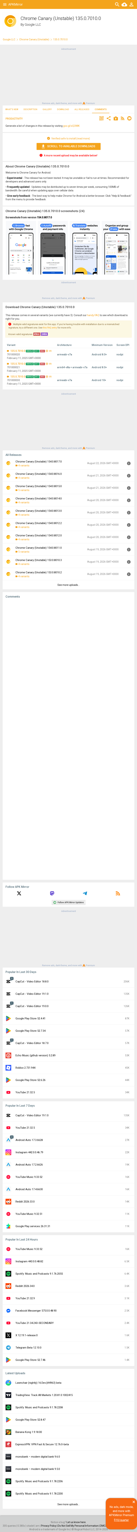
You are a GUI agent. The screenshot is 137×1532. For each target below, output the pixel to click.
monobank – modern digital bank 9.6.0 (38, 1456)
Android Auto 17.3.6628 (29, 1140)
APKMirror (15, 4)
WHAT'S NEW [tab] (11, 109)
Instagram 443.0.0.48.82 (29, 1261)
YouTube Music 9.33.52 (29, 1177)
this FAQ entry (50, 327)
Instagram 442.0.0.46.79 (29, 1152)
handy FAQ (93, 315)
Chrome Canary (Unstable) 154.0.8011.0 (39, 547)
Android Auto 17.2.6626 (29, 1164)
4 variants (23, 465)
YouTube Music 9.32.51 (29, 1214)
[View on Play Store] (116, 118)
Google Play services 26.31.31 (33, 1226)
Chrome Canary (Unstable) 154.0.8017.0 (39, 461)
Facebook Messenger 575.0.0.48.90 (36, 1310)
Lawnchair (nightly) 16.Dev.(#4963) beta (38, 1382)
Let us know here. (76, 1522)
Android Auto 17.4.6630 (29, 1189)
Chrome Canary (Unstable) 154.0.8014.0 (39, 498)
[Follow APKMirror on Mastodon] (52, 894)
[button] (101, 118)
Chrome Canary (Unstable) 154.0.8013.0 (39, 510)
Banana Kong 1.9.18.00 (29, 1432)
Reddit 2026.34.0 (25, 1286)
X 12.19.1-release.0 (27, 1335)
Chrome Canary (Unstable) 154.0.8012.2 (39, 523)
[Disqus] (68, 739)
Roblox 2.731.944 (25, 1067)
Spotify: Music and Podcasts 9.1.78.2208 (39, 1407)
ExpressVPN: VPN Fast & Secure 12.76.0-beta (42, 1444)
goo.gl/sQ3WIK (71, 125)
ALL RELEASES (81, 109)
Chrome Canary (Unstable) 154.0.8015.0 (39, 486)
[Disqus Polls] (68, 646)
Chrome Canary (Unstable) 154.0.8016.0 (39, 474)
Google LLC (33, 24)
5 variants (23, 490)
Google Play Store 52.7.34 (30, 1030)
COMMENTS (101, 109)
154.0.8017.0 (44, 217)
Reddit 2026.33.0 (25, 1201)
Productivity (14, 118)
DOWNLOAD (63, 109)
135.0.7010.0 (18, 350)
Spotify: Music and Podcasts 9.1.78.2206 (39, 1481)
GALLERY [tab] (47, 109)
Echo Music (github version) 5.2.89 (35, 1055)
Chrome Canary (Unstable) (34, 39)
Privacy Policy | (49, 1525)
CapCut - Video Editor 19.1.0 (32, 993)
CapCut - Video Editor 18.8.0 (32, 981)
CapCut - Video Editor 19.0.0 (32, 1006)
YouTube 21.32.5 (25, 1092)
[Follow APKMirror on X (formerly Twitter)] (19, 894)
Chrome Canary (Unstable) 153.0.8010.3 (39, 560)
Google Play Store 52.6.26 (30, 1080)
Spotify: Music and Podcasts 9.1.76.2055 (39, 1273)
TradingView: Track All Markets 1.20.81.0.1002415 (44, 1395)
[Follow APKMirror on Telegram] (85, 894)
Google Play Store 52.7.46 (30, 1360)
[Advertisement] (68, 76)
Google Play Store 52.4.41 (30, 1018)
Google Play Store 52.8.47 (30, 1419)
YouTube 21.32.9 (25, 1298)
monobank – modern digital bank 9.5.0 (38, 1469)
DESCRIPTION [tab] (30, 109)
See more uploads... (68, 584)
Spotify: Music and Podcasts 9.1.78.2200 (39, 1493)
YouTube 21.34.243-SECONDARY (35, 1323)
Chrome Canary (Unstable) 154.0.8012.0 (39, 535)
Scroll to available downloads (71, 146)
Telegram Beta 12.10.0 (28, 1347)
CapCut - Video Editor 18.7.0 (32, 1043)
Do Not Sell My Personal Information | (79, 1525)
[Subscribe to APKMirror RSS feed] (118, 894)
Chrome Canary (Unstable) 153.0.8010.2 (39, 572)
